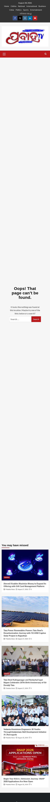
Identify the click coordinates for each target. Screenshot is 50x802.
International (31, 6)
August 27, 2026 (23, 589)
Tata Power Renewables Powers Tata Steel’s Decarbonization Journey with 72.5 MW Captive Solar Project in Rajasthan (25, 633)
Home (6, 6)
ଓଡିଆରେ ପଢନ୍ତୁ (26, 13)
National (21, 6)
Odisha (13, 6)
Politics (19, 10)
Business (42, 6)
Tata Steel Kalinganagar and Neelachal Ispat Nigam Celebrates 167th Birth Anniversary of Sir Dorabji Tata (25, 682)
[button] (4, 54)
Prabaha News (10, 589)
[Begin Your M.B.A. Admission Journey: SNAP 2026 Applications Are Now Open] (25, 760)
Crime (11, 10)
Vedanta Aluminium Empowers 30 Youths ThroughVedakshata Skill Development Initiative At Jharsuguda (25, 732)
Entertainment (36, 10)
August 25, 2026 (23, 737)
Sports (26, 10)
